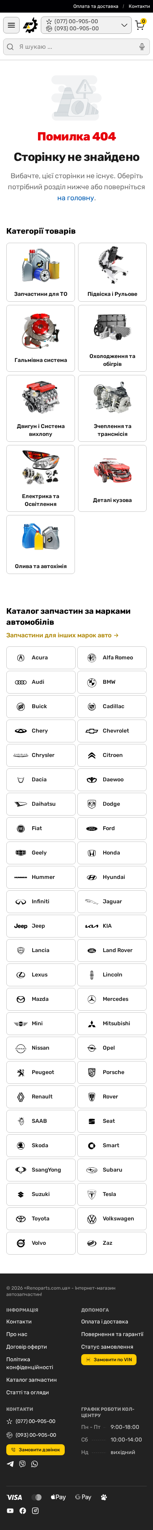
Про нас (16, 1334)
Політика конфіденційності (29, 1363)
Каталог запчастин (31, 1380)
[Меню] (11, 25)
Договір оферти (26, 1347)
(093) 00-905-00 (36, 1435)
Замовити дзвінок (39, 1449)
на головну (75, 198)
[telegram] (10, 1464)
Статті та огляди (27, 1392)
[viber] (22, 1464)
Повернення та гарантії (112, 1334)
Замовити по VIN (113, 1359)
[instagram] (35, 1511)
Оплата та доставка (95, 6)
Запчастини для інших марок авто (58, 635)
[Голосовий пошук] (142, 47)
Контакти (139, 6)
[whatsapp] (34, 1464)
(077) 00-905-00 (35, 1421)
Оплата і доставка (104, 1321)
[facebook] (23, 1511)
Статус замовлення (107, 1347)
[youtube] (10, 1511)
